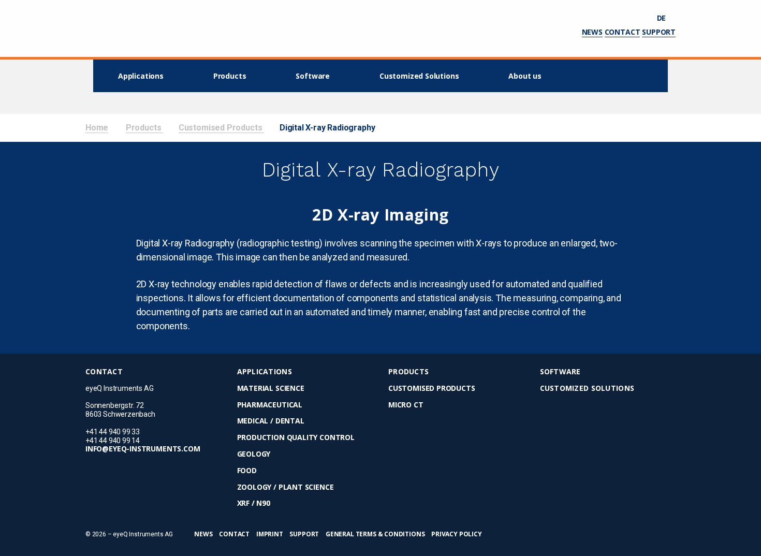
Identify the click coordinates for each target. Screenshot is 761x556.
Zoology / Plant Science (285, 487)
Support (659, 32)
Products (229, 76)
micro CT (405, 405)
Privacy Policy (456, 534)
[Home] (118, 28)
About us (525, 76)
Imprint (269, 534)
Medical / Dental (270, 421)
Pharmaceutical (269, 405)
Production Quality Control (296, 437)
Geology (254, 454)
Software (313, 76)
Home (96, 128)
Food (247, 470)
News (592, 32)
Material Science (270, 388)
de (662, 18)
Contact (622, 32)
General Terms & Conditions (375, 534)
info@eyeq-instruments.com (142, 449)
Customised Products (221, 128)
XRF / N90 (253, 503)
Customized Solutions (419, 76)
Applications (141, 76)
